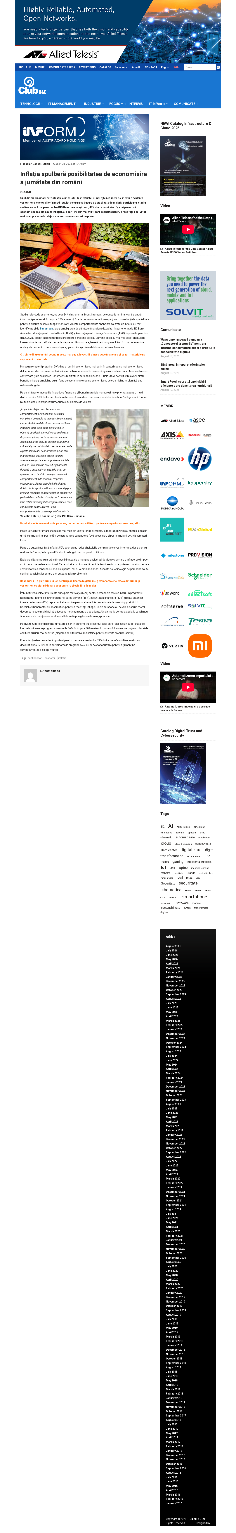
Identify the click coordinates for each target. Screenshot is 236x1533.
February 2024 (174, 1077)
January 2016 (174, 1503)
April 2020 (172, 1279)
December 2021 (175, 1191)
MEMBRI (40, 67)
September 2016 (176, 1468)
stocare (196, 903)
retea (189, 877)
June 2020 (172, 1270)
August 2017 (173, 1419)
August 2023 (173, 1104)
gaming (177, 862)
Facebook (121, 67)
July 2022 (171, 1161)
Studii (46, 163)
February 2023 (174, 1130)
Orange (191, 873)
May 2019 (172, 1327)
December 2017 (175, 1402)
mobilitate (178, 873)
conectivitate (203, 843)
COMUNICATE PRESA (62, 67)
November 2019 (175, 1301)
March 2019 (173, 1336)
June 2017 (172, 1428)
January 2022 (174, 1187)
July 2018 (171, 1371)
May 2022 (172, 1169)
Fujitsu (165, 861)
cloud (166, 843)
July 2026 (171, 950)
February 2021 (174, 1235)
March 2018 (173, 1389)
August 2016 (173, 1472)
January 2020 (174, 1292)
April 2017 (172, 1437)
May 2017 (172, 1433)
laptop (183, 868)
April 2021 (172, 1226)
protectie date (206, 873)
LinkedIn (136, 67)
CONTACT (151, 67)
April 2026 (172, 963)
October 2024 (174, 1042)
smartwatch (166, 903)
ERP (206, 856)
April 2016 (172, 1490)
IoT (164, 867)
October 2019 (174, 1305)
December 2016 (175, 1455)
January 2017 (174, 1450)
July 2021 (171, 1213)
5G (163, 826)
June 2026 (172, 954)
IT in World (157, 104)
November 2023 (175, 1090)
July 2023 (171, 1108)
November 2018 (175, 1354)
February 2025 (174, 1025)
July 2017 (171, 1424)
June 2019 (172, 1323)
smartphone (194, 896)
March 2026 (173, 968)
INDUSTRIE (92, 104)
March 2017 (173, 1441)
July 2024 (171, 1055)
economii (50, 658)
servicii (198, 890)
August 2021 (173, 1209)
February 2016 (174, 1498)
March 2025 (173, 1020)
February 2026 (174, 972)
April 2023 (172, 1121)
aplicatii (192, 832)
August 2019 (173, 1314)
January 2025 (174, 1029)
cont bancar (35, 658)
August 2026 (173, 946)
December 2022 (175, 1139)
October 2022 (174, 1148)
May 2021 (172, 1222)
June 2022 (172, 1165)
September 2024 (176, 1046)
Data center (169, 850)
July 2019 (171, 1319)
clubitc (27, 191)
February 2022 (174, 1183)
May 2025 (172, 1011)
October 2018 (174, 1358)
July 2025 (171, 1003)
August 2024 (173, 1051)
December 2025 (175, 981)
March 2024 (173, 1073)
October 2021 (174, 1200)
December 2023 (175, 1086)
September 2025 (176, 994)
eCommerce (193, 856)
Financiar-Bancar (30, 163)
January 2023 (174, 1134)
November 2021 (175, 1196)
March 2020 (173, 1283)
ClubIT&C (195, 1519)
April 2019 (172, 1332)
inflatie (62, 658)
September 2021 (176, 1204)
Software (182, 903)
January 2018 (174, 1398)
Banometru (46, 328)
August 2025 (173, 998)
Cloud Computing (183, 844)
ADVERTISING (87, 67)
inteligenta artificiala (199, 861)
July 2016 (171, 1477)
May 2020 (172, 1275)
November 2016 (175, 1459)
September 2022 (176, 1152)
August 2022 (173, 1156)
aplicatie (180, 832)
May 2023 (172, 1117)
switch (187, 907)
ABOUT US (24, 67)
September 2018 (176, 1363)
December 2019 (175, 1297)
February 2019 (174, 1341)
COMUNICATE (184, 104)
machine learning (200, 868)
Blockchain (204, 837)
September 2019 (176, 1310)
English (165, 67)
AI (170, 826)
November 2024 (175, 1038)
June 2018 (172, 1376)
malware (165, 872)
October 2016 (174, 1463)
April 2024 (172, 1068)
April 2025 (172, 1016)
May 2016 (172, 1485)
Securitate (168, 883)
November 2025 (175, 985)
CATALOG (105, 67)
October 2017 (174, 1411)
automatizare (185, 837)
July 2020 (171, 1266)
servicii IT (174, 897)
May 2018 (172, 1380)
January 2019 (174, 1345)
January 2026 (174, 976)
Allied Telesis (183, 827)
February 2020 (174, 1288)
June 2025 (172, 1007)
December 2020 (175, 1244)
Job (172, 867)
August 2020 (173, 1261)
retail (180, 877)
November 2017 (175, 1406)
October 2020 (174, 1253)
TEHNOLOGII (30, 104)
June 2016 (172, 1481)
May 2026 (172, 959)
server (188, 890)
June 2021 (172, 1218)
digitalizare (191, 849)
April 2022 (172, 1174)
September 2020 (176, 1257)
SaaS (198, 878)
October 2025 (174, 990)
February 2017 (174, 1446)
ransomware (167, 878)
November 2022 (175, 1143)
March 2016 (173, 1494)
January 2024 (174, 1082)
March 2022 (173, 1178)
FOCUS (114, 104)
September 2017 (176, 1415)
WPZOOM (204, 1527)
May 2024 (172, 1064)
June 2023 (172, 1112)
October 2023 (174, 1095)
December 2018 (175, 1349)
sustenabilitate (170, 907)
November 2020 (175, 1248)
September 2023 (176, 1099)
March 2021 (173, 1231)
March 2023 (173, 1126)
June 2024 (172, 1060)
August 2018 (173, 1367)
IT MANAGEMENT (62, 104)
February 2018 (174, 1393)
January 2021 (174, 1240)
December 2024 (175, 1033)
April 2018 (172, 1384)
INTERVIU (136, 104)
